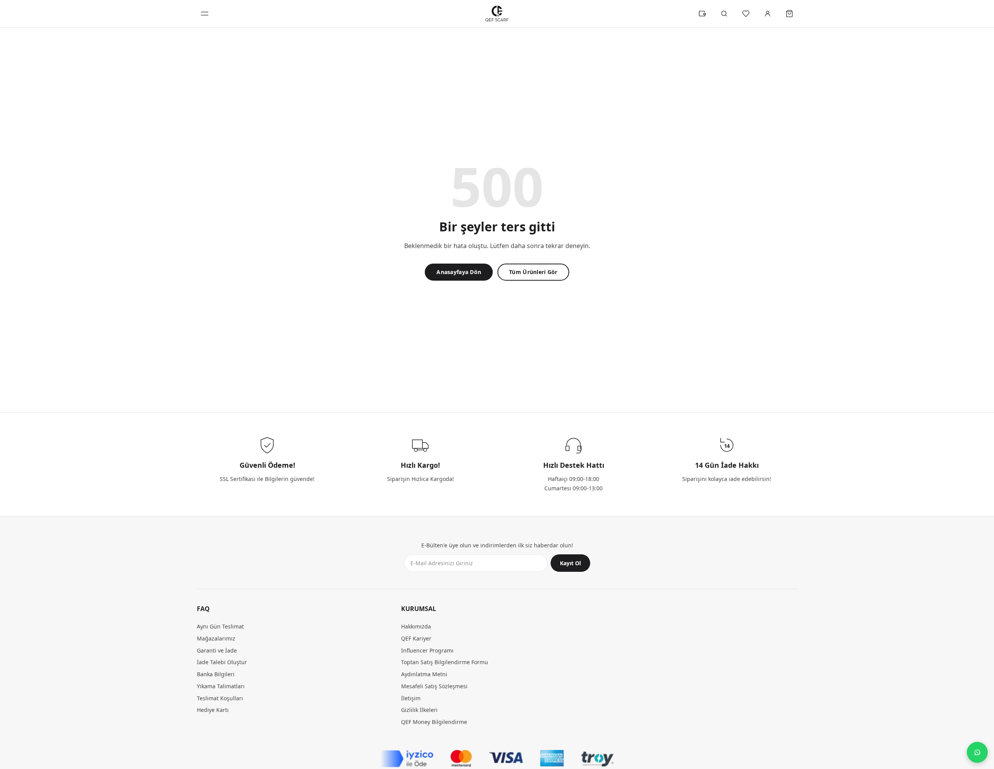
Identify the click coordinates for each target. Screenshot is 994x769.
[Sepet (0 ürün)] (789, 13)
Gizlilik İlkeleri (419, 710)
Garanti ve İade (217, 650)
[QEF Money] (702, 13)
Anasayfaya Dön (458, 272)
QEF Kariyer (416, 638)
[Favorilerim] (746, 13)
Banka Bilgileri (216, 674)
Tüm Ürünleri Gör (533, 272)
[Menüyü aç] (204, 13)
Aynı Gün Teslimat (220, 626)
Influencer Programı (427, 650)
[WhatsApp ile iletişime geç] (977, 752)
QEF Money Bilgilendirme (434, 722)
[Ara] (724, 13)
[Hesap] (767, 13)
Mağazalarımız (216, 638)
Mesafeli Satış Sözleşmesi (434, 686)
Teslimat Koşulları (220, 698)
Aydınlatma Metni (424, 674)
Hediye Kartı (213, 710)
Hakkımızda (416, 626)
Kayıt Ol (570, 563)
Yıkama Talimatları (221, 686)
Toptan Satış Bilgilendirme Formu (444, 662)
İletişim (411, 698)
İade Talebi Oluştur (222, 662)
